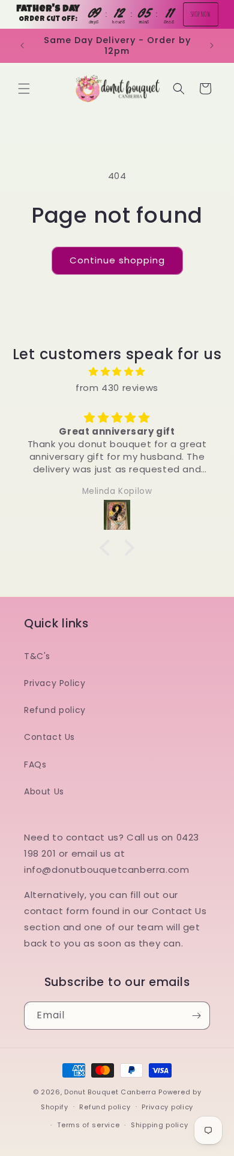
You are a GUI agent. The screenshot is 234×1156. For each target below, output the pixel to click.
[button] (24, 88)
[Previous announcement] (22, 45)
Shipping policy (159, 1125)
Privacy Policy (54, 683)
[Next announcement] (212, 45)
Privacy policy (167, 1107)
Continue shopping (117, 260)
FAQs (35, 764)
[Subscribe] (196, 1016)
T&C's (37, 656)
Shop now (201, 14)
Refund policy (55, 710)
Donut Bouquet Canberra (111, 1092)
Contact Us (49, 737)
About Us (44, 791)
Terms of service (88, 1125)
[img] (117, 371)
